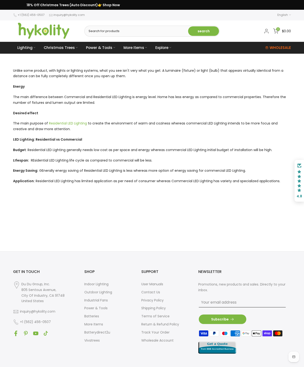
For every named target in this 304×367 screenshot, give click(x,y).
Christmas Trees (59, 47)
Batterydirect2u (97, 332)
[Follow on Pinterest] (25, 333)
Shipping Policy (153, 308)
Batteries (91, 316)
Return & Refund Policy (160, 324)
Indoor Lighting (96, 284)
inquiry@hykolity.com (69, 15)
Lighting (25, 47)
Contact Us (150, 292)
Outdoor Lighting (98, 292)
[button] (299, 181)
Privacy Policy (152, 300)
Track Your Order (155, 332)
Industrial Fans (96, 300)
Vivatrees (92, 340)
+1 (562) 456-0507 (31, 15)
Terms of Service (155, 316)
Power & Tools (99, 47)
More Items (134, 47)
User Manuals (152, 284)
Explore (161, 47)
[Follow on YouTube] (35, 333)
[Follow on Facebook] (16, 333)
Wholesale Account (157, 340)
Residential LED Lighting (68, 123)
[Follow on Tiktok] (45, 333)
